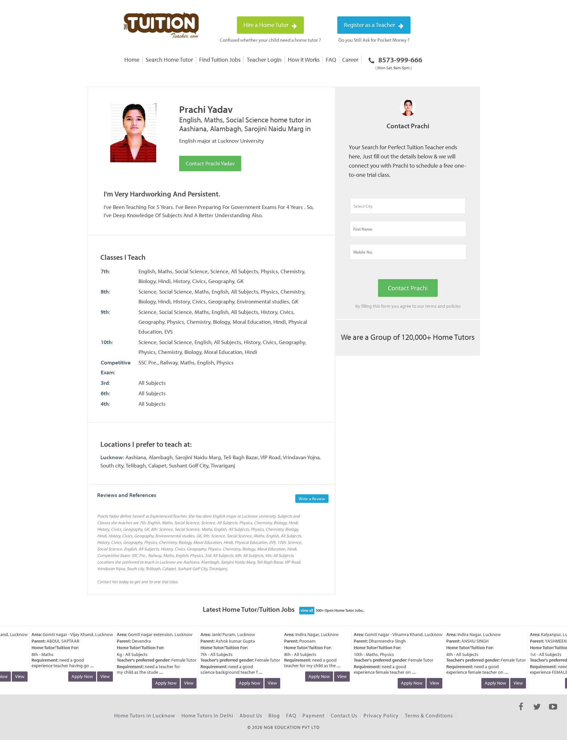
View (14, 676)
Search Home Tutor (169, 59)
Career (350, 59)
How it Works (304, 59)
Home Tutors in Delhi (207, 715)
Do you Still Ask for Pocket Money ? (374, 40)
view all (307, 610)
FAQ (331, 59)
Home (131, 59)
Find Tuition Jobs (220, 59)
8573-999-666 (398, 62)
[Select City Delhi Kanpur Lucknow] (407, 208)
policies (453, 306)
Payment (314, 715)
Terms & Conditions (429, 715)
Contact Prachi (408, 288)
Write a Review (312, 498)
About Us (251, 715)
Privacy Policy (381, 715)
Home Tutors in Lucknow (144, 715)
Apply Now (76, 676)
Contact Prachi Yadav (210, 163)
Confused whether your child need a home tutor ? (270, 40)
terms (431, 306)
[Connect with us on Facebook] (521, 712)
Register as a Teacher (370, 25)
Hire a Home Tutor (266, 25)
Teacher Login (264, 59)
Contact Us (344, 715)
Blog (274, 715)
